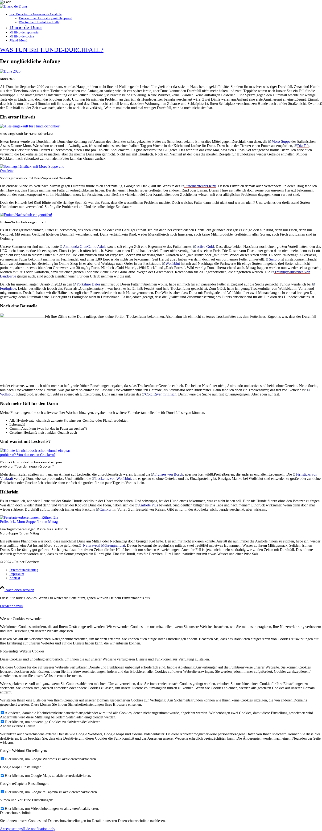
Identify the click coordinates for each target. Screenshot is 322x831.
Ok (2, 606)
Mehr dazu (13, 606)
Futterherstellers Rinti (200, 186)
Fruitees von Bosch (168, 474)
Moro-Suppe (281, 141)
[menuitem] (165, 18)
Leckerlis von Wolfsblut (113, 479)
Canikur (105, 509)
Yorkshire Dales (88, 284)
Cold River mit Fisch (160, 394)
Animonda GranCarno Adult (84, 246)
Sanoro (274, 259)
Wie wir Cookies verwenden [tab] (21, 619)
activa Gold (205, 246)
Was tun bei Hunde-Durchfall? (51, 49)
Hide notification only (39, 829)
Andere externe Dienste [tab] (17, 726)
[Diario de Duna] (13, 6)
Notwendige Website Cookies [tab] (22, 651)
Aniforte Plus (148, 505)
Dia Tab (303, 146)
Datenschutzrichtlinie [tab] (15, 813)
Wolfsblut (172, 263)
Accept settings (11, 829)
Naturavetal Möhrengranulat (103, 545)
